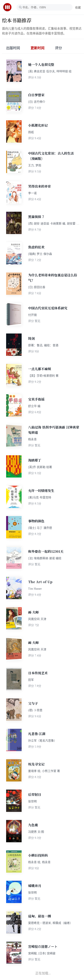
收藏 (78, 7)
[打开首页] (8, 7)
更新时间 (37, 48)
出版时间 (13, 48)
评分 (58, 48)
